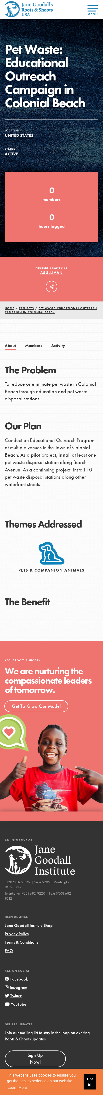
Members (33, 345)
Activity (58, 345)
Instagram (18, 987)
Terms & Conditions (21, 942)
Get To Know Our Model (36, 706)
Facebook (19, 979)
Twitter (16, 996)
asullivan (51, 272)
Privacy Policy (17, 933)
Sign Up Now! (35, 1058)
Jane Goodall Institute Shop (29, 925)
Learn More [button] (17, 1087)
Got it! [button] (90, 1082)
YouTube (18, 1004)
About (10, 345)
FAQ (9, 950)
